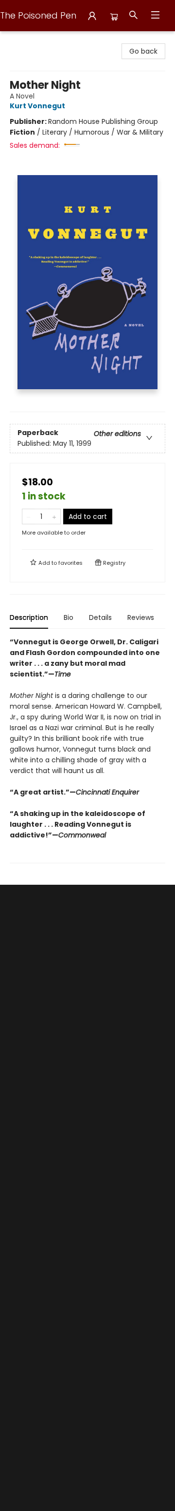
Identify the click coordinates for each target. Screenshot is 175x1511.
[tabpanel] (87, 749)
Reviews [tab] (140, 617)
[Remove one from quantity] (28, 516)
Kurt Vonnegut (37, 106)
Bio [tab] (68, 617)
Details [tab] (100, 617)
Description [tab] (29, 617)
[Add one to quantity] (54, 516)
